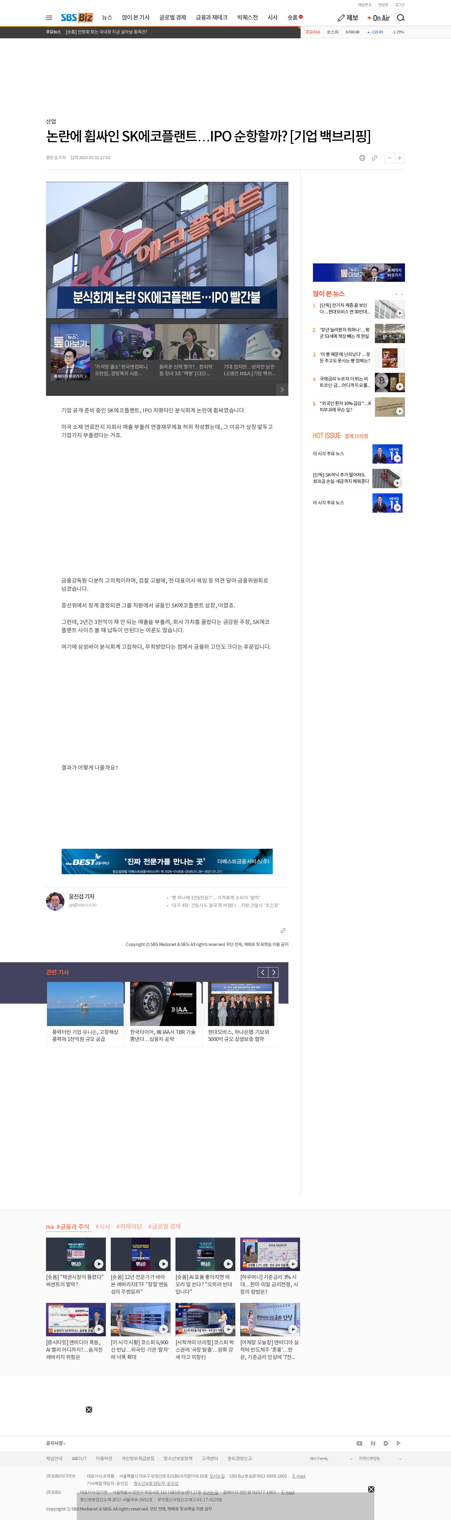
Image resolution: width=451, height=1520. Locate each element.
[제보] (348, 18)
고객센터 (210, 1458)
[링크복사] (374, 158)
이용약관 (104, 1458)
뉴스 (107, 17)
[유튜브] (359, 1443)
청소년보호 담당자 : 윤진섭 (156, 1483)
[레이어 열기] (51, 18)
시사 (273, 17)
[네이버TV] (398, 1443)
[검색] (400, 18)
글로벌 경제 (172, 17)
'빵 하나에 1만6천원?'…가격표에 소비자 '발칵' (215, 898)
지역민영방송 (369, 1459)
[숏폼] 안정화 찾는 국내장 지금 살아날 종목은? (106, 32)
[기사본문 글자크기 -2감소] (389, 158)
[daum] (386, 1444)
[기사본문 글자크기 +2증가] (400, 158)
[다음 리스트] (273, 972)
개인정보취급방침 (137, 1458)
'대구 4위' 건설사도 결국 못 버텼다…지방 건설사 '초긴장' (225, 905)
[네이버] (373, 1443)
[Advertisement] (46, 1451)
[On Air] (378, 18)
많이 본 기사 (135, 17)
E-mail (298, 1476)
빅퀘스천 (247, 17)
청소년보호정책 (178, 1458)
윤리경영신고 (239, 1458)
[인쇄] (362, 158)
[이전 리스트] (263, 972)
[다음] (282, 390)
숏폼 (291, 16)
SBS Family (319, 1459)
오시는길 (217, 1476)
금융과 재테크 (211, 17)
